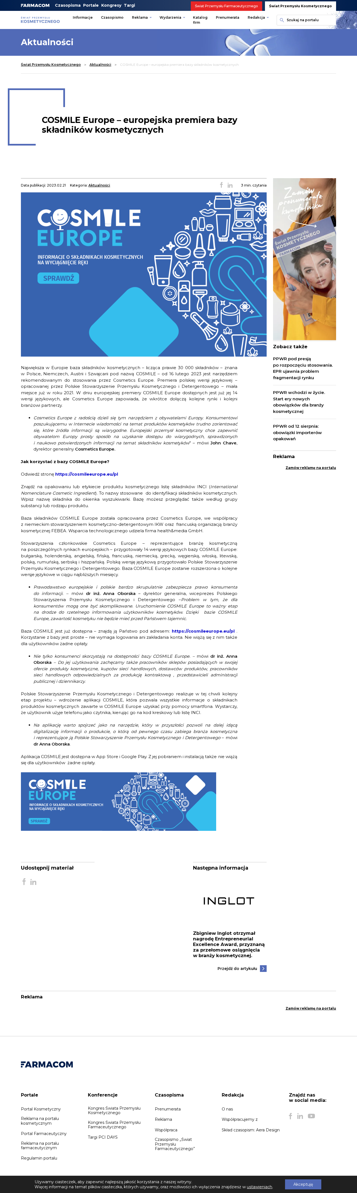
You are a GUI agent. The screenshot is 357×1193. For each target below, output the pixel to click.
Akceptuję (303, 1184)
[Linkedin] (300, 1116)
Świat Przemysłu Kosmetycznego (300, 6)
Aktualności (100, 64)
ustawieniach (259, 1186)
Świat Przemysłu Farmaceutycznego (226, 6)
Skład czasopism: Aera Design (251, 1130)
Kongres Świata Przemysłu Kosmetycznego (114, 1110)
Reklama (140, 17)
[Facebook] (290, 1116)
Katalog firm (200, 20)
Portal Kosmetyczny (41, 1109)
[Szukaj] (281, 20)
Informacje (83, 17)
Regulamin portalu (39, 1158)
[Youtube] (311, 1116)
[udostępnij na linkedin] (230, 185)
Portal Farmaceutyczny (44, 1133)
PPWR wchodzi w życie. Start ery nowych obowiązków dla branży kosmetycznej (299, 402)
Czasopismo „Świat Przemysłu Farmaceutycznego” (175, 1144)
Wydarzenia (170, 17)
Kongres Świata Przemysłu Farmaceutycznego (114, 1124)
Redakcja (256, 17)
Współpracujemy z (240, 1119)
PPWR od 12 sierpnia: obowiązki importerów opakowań (297, 432)
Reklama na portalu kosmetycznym (40, 1120)
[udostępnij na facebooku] (221, 185)
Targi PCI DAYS (103, 1137)
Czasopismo (112, 17)
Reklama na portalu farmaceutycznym (40, 1145)
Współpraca (166, 1130)
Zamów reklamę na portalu (311, 468)
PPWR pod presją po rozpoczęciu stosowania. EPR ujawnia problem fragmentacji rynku (303, 368)
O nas (227, 1109)
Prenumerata (227, 17)
